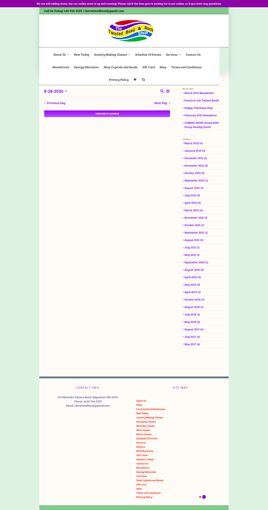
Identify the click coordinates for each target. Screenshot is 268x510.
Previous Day (56, 103)
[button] (143, 78)
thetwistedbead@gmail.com (104, 11)
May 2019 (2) (192, 284)
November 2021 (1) (195, 217)
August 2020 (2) (194, 270)
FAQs (139, 404)
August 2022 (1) (193, 188)
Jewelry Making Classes (149, 417)
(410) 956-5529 (93, 401)
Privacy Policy (144, 497)
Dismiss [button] (227, 3)
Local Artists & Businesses (150, 409)
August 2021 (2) (193, 240)
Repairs (140, 446)
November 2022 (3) (196, 165)
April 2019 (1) (192, 292)
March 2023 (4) (193, 143)
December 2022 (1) (195, 158)
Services (141, 442)
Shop (139, 488)
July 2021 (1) (192, 247)
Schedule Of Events (146, 438)
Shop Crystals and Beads (149, 480)
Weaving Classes (145, 425)
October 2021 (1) (194, 225)
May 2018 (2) (192, 322)
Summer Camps (145, 459)
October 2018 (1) (194, 299)
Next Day (160, 103)
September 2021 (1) (196, 232)
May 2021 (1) (192, 255)
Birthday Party (144, 450)
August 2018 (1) (193, 307)
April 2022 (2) (192, 203)
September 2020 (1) (196, 262)
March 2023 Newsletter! (199, 93)
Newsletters (143, 467)
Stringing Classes (146, 421)
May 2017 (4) (192, 344)
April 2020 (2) (192, 277)
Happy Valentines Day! (198, 108)
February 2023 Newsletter (200, 115)
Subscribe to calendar (107, 113)
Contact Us (142, 463)
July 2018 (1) (192, 314)
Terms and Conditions (148, 492)
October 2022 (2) (194, 173)
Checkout (141, 476)
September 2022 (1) (196, 180)
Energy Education (146, 471)
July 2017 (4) (192, 337)
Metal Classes (143, 434)
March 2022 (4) (193, 210)
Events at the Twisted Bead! (201, 100)
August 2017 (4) (194, 329)
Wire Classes (143, 430)
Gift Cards (141, 455)
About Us (141, 400)
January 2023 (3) (194, 150)
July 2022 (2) (192, 195)
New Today (142, 413)
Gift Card (141, 484)
